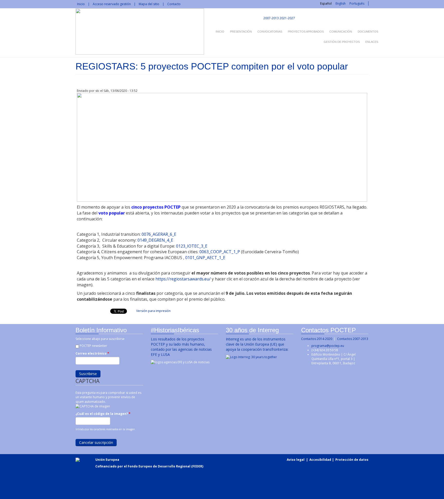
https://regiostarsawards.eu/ (183, 279)
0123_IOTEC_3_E (191, 246)
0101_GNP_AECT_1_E (205, 257)
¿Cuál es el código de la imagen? (103, 414)
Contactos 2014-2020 (316, 339)
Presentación (241, 31)
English (341, 3)
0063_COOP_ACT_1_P (219, 252)
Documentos (368, 31)
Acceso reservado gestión (112, 4)
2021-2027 (287, 18)
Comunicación (340, 31)
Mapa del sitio (149, 4)
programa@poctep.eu (327, 346)
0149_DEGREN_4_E (155, 240)
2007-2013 (271, 18)
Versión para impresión (153, 311)
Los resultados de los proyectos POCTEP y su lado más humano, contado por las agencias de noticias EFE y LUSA (181, 347)
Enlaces (371, 41)
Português (356, 3)
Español (326, 3)
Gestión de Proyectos (342, 41)
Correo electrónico (92, 353)
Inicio (81, 4)
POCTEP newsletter (93, 346)
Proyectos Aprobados (306, 31)
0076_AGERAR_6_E (159, 234)
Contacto (174, 4)
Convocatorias (269, 31)
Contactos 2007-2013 (352, 339)
